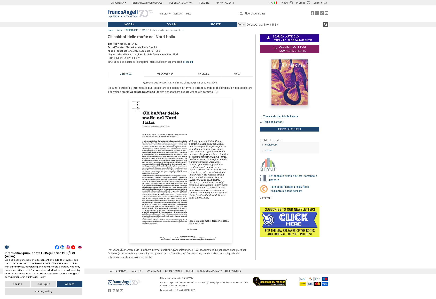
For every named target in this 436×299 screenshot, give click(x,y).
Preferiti (300, 2)
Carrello (318, 2)
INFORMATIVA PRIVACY (209, 271)
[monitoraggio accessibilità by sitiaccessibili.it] (270, 278)
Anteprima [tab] (126, 74)
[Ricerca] (325, 24)
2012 (144, 30)
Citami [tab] (237, 74)
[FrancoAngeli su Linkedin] (317, 13)
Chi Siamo (165, 13)
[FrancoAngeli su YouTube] (326, 13)
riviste (119, 30)
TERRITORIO (132, 30)
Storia (269, 150)
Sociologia (271, 145)
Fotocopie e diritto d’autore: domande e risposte (293, 178)
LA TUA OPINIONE (118, 271)
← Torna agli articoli (272, 122)
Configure (43, 284)
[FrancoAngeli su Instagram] (322, 13)
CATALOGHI (137, 271)
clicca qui (188, 61)
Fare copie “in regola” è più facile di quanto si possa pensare (290, 189)
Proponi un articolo (289, 129)
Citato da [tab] (203, 74)
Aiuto (188, 13)
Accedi (284, 2)
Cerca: (241, 24)
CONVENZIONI (153, 271)
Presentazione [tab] (165, 74)
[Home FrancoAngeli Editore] (130, 14)
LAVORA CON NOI (173, 271)
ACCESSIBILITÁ (233, 271)
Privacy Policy (43, 291)
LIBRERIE (189, 271)
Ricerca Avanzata (255, 13)
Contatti (178, 13)
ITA (270, 2)
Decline (17, 284)
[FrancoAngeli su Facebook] (312, 13)
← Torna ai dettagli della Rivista (279, 116)
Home (110, 30)
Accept (69, 284)
